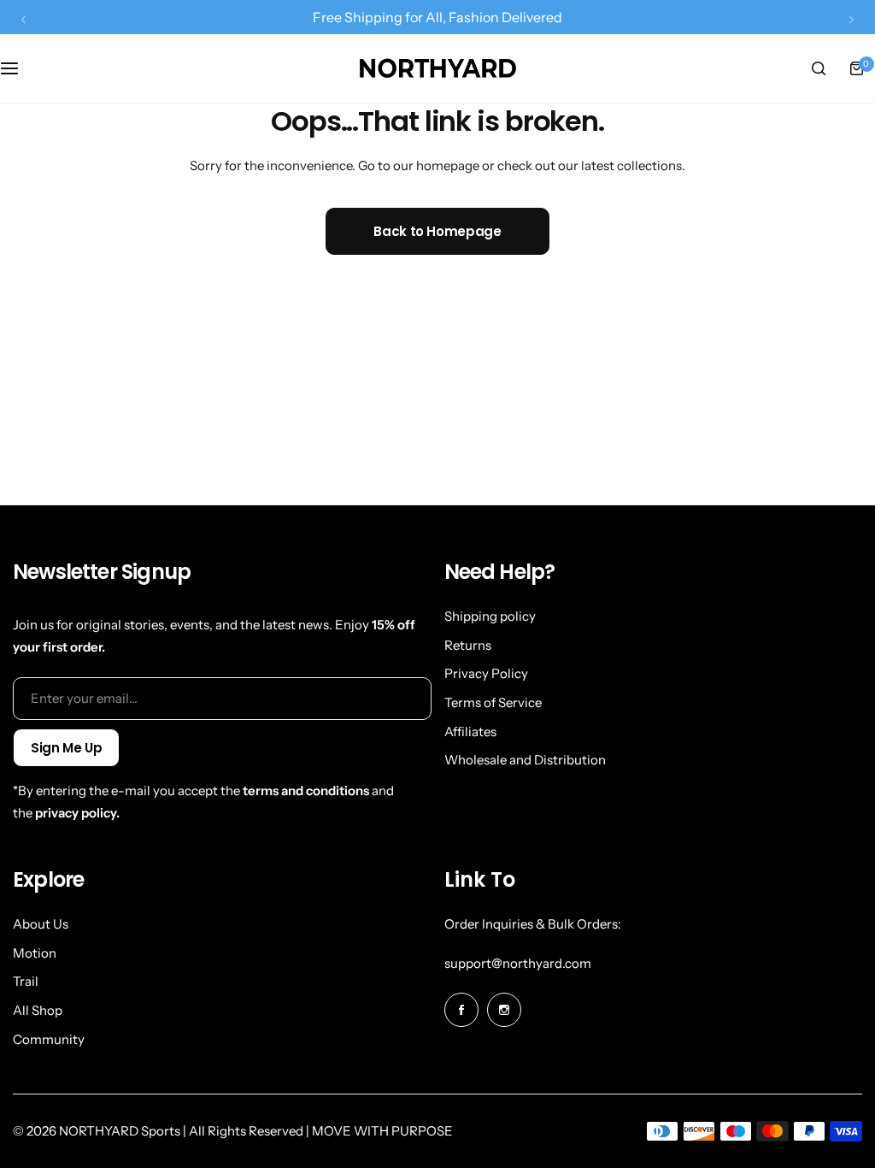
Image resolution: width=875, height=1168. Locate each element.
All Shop (37, 1010)
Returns (467, 645)
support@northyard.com (517, 963)
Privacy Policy (486, 673)
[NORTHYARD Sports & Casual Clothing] (437, 68)
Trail (25, 981)
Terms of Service (493, 702)
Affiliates (470, 731)
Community (49, 1039)
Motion (34, 953)
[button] (23, 19)
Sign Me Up (66, 748)
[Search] (818, 68)
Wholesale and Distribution (525, 760)
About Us (40, 924)
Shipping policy (490, 616)
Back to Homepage (437, 231)
